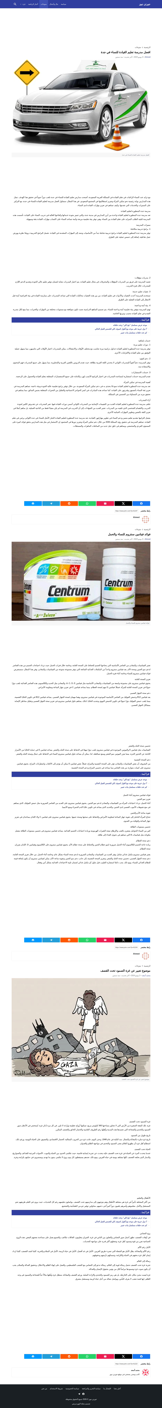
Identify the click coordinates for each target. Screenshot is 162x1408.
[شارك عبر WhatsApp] (87, 503)
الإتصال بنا (107, 1389)
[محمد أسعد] (145, 1372)
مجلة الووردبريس (78, 1404)
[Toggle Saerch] (15, 4)
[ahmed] (145, 519)
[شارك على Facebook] (141, 503)
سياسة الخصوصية (72, 1389)
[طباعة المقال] (33, 503)
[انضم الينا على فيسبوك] (83, 1394)
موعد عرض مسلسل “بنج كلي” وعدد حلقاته (130, 325)
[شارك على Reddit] (69, 503)
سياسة (63, 4)
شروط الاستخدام (56, 1389)
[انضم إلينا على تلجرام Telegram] (79, 1394)
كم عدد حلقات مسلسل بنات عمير (134, 333)
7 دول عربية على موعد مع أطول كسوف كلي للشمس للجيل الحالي (121, 329)
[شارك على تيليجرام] (51, 503)
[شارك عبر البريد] (105, 503)
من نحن (44, 1389)
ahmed (147, 57)
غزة (24, 4)
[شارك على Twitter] (123, 503)
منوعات (44, 4)
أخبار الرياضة (33, 4)
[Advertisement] (81, 26)
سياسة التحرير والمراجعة (91, 1389)
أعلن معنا (117, 1389)
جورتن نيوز (144, 4)
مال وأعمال (53, 4)
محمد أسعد (146, 975)
